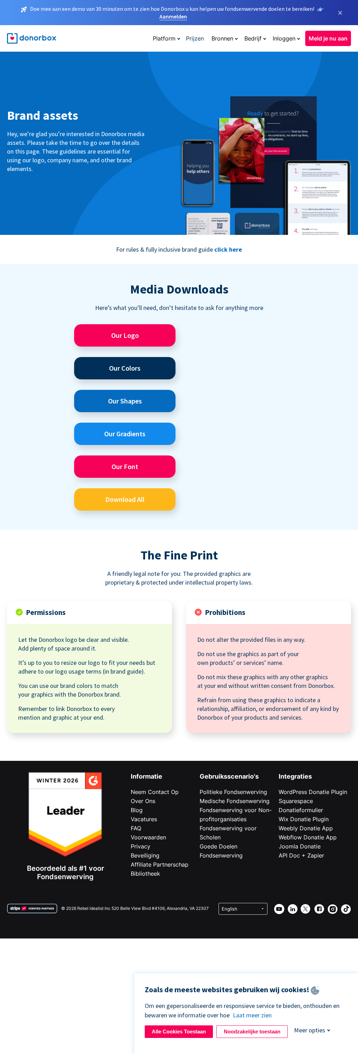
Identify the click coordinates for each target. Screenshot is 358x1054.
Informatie (146, 776)
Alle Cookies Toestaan (179, 1031)
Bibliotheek (145, 873)
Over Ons (143, 800)
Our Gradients (124, 433)
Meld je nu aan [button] (328, 38)
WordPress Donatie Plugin (313, 791)
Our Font (125, 466)
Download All (124, 499)
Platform (164, 38)
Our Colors (125, 368)
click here (228, 249)
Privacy (140, 846)
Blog (137, 810)
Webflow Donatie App (308, 837)
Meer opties (309, 1030)
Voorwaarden (148, 837)
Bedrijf (253, 38)
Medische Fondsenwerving (235, 800)
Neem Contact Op (155, 791)
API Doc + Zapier (301, 855)
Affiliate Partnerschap (159, 864)
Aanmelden (173, 16)
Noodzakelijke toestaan (252, 1031)
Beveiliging (145, 855)
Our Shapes (125, 400)
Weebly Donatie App (306, 828)
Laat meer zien (252, 1015)
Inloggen (284, 38)
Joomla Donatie (300, 846)
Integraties (295, 776)
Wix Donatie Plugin (304, 819)
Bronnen (222, 38)
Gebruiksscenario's (229, 776)
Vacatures (144, 819)
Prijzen (195, 38)
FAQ (136, 828)
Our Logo (125, 335)
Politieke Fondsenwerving (233, 791)
